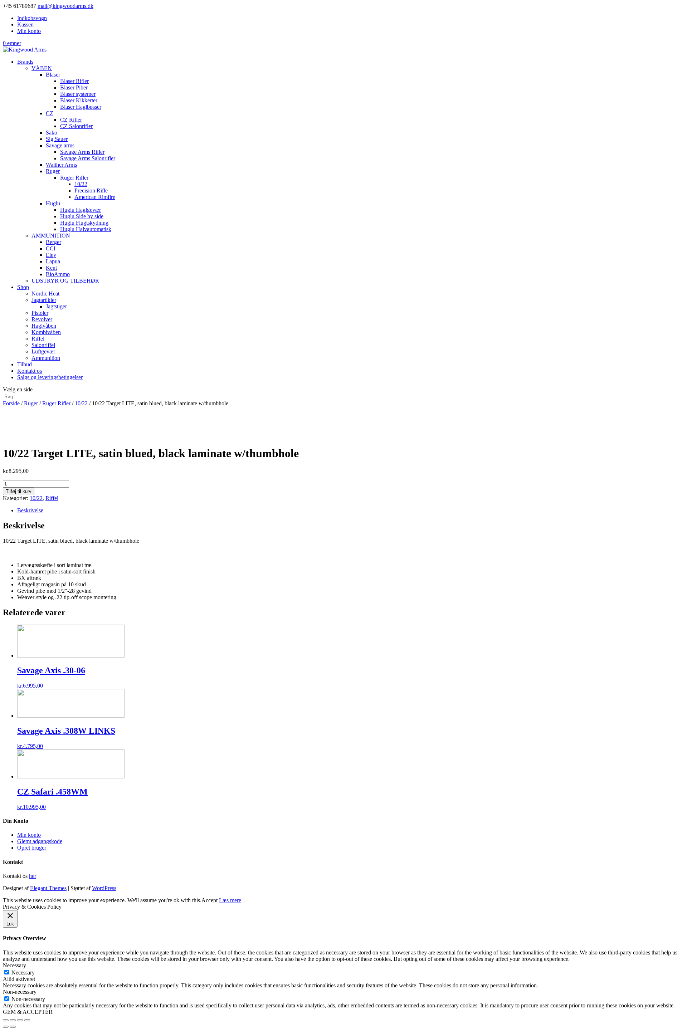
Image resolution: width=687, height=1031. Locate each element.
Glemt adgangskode (39, 841)
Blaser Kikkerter (78, 100)
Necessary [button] (14, 965)
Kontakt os (29, 371)
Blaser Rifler (74, 81)
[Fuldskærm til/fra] (20, 1020)
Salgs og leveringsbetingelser (50, 377)
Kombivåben (46, 332)
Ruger (53, 171)
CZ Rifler (71, 120)
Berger (53, 242)
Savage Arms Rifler (82, 152)
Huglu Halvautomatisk (85, 229)
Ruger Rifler (74, 178)
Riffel (37, 339)
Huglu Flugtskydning (84, 223)
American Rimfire (94, 197)
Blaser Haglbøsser (80, 107)
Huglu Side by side (81, 216)
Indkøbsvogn (32, 18)
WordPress (104, 888)
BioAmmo (58, 274)
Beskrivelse (30, 510)
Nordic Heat (45, 293)
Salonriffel (43, 345)
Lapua (53, 261)
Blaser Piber (74, 87)
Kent (51, 268)
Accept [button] (209, 900)
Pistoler (39, 313)
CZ (49, 113)
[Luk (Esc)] (6, 1020)
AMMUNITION (50, 236)
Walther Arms (61, 165)
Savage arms (60, 145)
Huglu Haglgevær (80, 210)
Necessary (23, 972)
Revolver (41, 319)
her (32, 876)
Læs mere (230, 900)
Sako (51, 133)
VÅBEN (41, 68)
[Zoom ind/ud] (27, 1020)
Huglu (53, 203)
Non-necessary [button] (19, 992)
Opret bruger (31, 848)
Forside (11, 403)
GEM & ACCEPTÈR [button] (28, 1012)
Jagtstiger (56, 306)
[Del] (13, 1020)
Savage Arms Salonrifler (87, 158)
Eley (51, 255)
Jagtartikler (43, 300)
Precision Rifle (91, 190)
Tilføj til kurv (18, 491)
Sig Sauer (57, 139)
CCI (50, 248)
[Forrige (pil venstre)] (6, 1027)
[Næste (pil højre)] (13, 1027)
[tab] (350, 510)
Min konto (29, 31)
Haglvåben (43, 326)
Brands (25, 62)
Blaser (53, 75)
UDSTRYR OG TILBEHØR (65, 281)
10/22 (80, 184)
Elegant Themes (48, 888)
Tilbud (24, 364)
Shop (23, 287)
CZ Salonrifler (76, 126)
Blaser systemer (78, 94)
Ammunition (45, 358)
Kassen (25, 24)
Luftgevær (43, 351)
